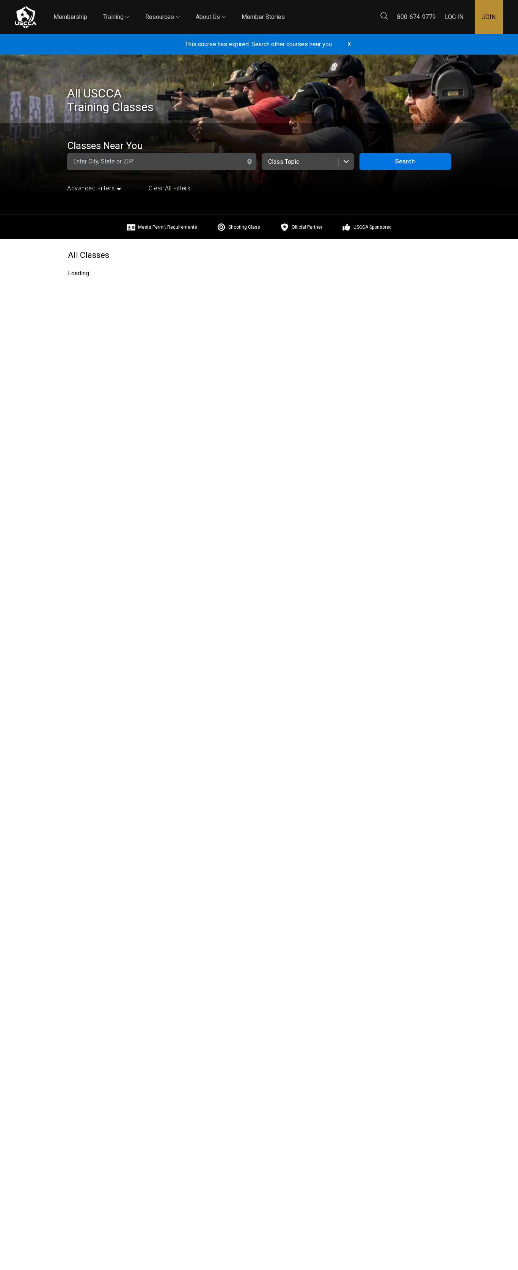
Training (116, 10)
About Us (211, 10)
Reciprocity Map (334, 10)
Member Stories (263, 16)
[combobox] (307, 161)
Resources (162, 10)
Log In (454, 16)
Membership (70, 16)
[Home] (25, 17)
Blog (292, 10)
